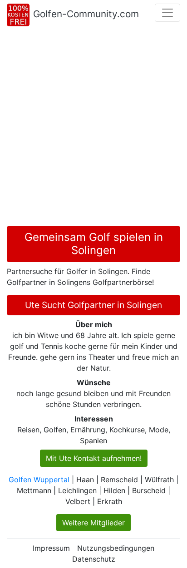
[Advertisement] (93, 127)
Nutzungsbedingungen (115, 548)
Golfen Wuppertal (39, 479)
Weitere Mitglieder (93, 522)
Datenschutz (93, 558)
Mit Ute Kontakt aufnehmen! (94, 458)
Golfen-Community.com (86, 14)
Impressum (51, 548)
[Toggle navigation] (167, 13)
